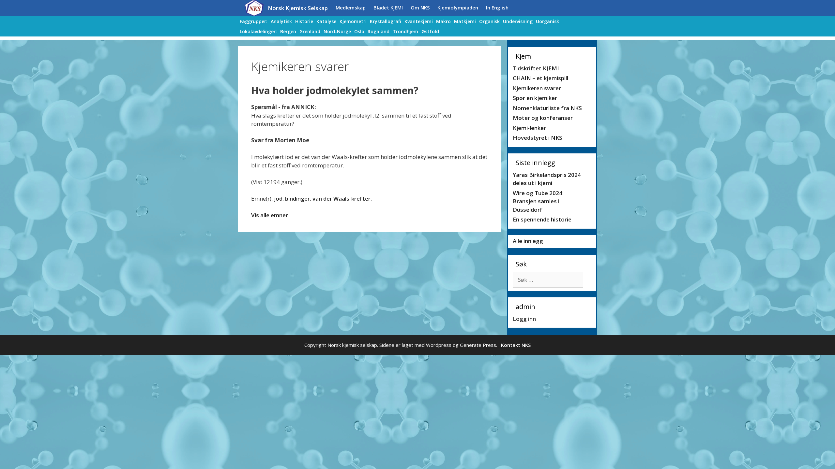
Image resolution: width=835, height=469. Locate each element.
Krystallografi (385, 21)
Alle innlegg (528, 241)
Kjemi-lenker (529, 128)
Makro (443, 21)
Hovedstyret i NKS (537, 137)
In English (497, 7)
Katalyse (326, 21)
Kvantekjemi (418, 21)
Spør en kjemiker (535, 98)
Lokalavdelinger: (258, 31)
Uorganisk (547, 21)
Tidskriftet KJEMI (536, 68)
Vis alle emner (269, 215)
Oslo (359, 31)
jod (278, 198)
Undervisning (518, 21)
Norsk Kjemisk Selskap (298, 8)
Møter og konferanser (543, 117)
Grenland (309, 31)
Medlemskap (351, 7)
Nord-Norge (337, 31)
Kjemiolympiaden (457, 7)
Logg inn (524, 318)
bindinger (297, 198)
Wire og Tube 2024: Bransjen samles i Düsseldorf (538, 201)
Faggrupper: (253, 21)
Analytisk (281, 21)
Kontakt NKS (516, 345)
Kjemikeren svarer (537, 88)
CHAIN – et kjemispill (540, 78)
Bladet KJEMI (388, 7)
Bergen (288, 31)
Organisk (489, 21)
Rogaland (378, 31)
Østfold (430, 31)
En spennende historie (542, 219)
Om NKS (420, 7)
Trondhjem (405, 31)
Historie (304, 21)
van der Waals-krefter (341, 198)
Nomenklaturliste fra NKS (547, 108)
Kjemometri (353, 21)
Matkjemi (465, 21)
